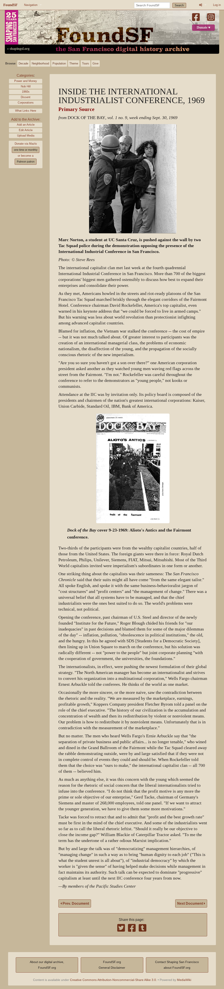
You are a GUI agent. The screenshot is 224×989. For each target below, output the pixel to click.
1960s (26, 91)
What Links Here (25, 110)
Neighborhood (40, 63)
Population (59, 63)
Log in (217, 5)
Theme (73, 63)
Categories (25, 75)
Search (179, 5)
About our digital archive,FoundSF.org (47, 964)
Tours (85, 63)
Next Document (190, 903)
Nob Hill (26, 86)
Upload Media (25, 135)
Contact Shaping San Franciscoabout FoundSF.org (177, 964)
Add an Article (26, 124)
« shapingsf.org (18, 49)
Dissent (25, 97)
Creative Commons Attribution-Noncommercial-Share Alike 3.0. (113, 980)
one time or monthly (25, 150)
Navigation (30, 5)
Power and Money (25, 81)
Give (95, 63)
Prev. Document (75, 903)
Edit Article (26, 130)
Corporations (26, 102)
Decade (23, 63)
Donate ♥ (203, 27)
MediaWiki (184, 980)
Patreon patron (26, 161)
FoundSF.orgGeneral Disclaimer (112, 964)
